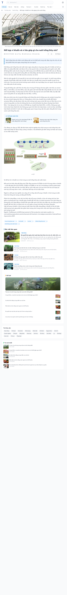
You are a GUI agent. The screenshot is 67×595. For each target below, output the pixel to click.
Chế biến (42, 330)
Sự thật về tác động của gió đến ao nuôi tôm (15, 300)
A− (48, 54)
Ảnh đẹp (59, 333)
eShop (22, 7)
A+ (51, 54)
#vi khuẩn (21, 221)
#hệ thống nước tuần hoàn (11, 223)
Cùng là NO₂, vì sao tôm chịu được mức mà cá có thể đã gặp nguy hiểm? (21, 295)
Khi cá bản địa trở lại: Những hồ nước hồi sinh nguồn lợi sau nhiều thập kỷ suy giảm (28, 364)
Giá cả (10, 7)
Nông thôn (22, 333)
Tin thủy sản (7, 10)
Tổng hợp (19, 336)
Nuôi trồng (15, 10)
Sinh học (36, 333)
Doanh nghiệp (7, 333)
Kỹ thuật (13, 330)
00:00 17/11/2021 (10, 54)
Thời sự (12, 336)
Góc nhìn (6, 336)
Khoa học (29, 333)
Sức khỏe (49, 333)
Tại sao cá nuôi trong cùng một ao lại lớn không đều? (21, 345)
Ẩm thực (42, 333)
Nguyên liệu (49, 330)
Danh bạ (42, 7)
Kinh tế (56, 330)
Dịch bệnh (20, 330)
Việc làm (16, 7)
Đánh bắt (35, 330)
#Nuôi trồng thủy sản (40, 221)
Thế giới (15, 333)
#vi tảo (29, 221)
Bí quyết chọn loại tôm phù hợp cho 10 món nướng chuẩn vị (18, 311)
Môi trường (27, 330)
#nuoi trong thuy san (9, 221)
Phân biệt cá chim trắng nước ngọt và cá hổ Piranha (17, 306)
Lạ (54, 333)
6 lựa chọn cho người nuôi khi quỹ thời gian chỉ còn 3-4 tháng (19, 316)
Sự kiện (36, 7)
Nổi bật (4, 7)
